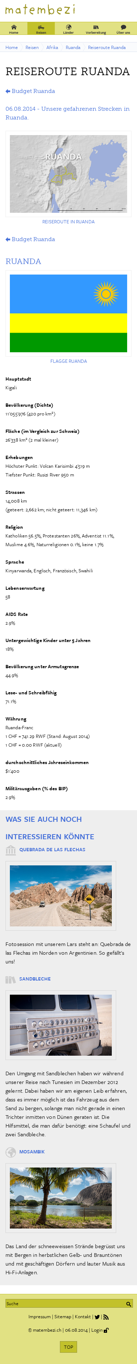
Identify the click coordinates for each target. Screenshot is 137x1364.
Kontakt (83, 1316)
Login (97, 1329)
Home (13, 32)
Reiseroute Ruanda (107, 47)
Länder (68, 32)
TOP (68, 1347)
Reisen (41, 32)
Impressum (39, 1316)
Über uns (123, 32)
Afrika (52, 47)
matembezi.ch (47, 1329)
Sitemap (62, 1316)
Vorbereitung (96, 32)
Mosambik (32, 1151)
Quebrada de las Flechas (52, 849)
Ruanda (73, 47)
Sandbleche (35, 978)
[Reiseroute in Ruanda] (68, 174)
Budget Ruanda (33, 91)
